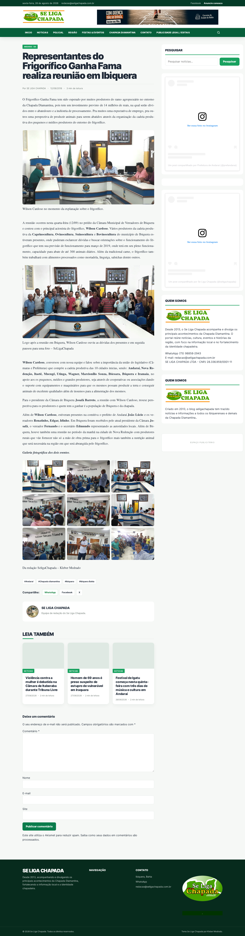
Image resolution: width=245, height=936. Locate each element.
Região (72, 32)
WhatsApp (50, 592)
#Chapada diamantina (49, 581)
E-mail (26, 793)
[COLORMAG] (202, 315)
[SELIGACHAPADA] (202, 395)
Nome (26, 777)
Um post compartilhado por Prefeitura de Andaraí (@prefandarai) (202, 165)
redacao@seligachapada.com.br (77, 3)
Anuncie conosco (213, 3)
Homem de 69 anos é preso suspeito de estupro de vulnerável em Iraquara (87, 684)
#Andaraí (28, 581)
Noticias (42, 32)
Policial (58, 32)
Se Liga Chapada (43, 871)
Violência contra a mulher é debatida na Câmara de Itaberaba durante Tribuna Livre (42, 684)
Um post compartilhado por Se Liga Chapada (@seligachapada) (202, 281)
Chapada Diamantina (122, 32)
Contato (146, 32)
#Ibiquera (69, 581)
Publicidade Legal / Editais (173, 32)
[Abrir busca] (218, 32)
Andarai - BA (30, 47)
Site (24, 809)
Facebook (196, 3)
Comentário (31, 731)
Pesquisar (229, 61)
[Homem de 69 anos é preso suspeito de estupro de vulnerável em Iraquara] (88, 655)
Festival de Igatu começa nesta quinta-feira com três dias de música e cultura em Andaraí (132, 686)
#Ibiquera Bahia (86, 581)
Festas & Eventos (93, 32)
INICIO (28, 32)
